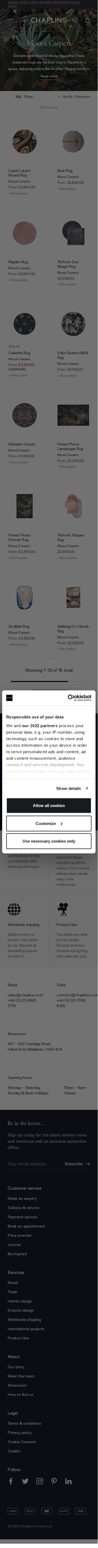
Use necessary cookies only (49, 841)
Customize (46, 823)
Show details (68, 788)
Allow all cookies (49, 805)
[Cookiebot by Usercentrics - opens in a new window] (68, 697)
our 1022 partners (40, 725)
